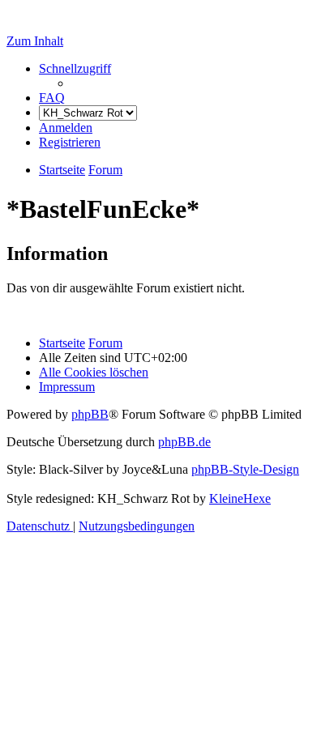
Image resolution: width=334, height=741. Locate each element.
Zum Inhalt (34, 41)
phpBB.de (184, 442)
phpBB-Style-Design (245, 469)
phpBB (90, 414)
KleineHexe (240, 498)
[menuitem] (52, 97)
